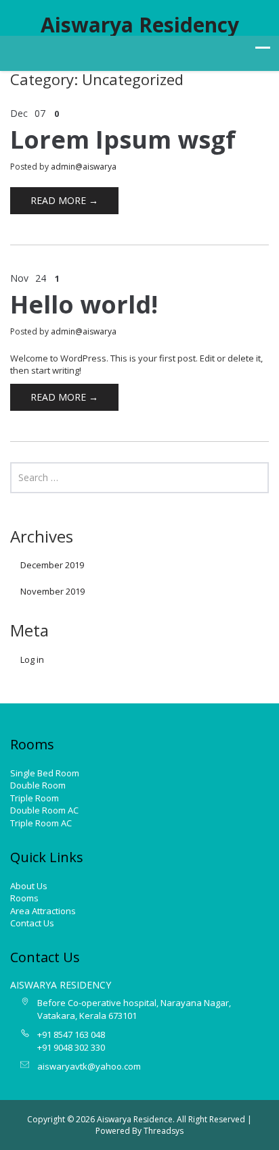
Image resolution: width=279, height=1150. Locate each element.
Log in (32, 659)
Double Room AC (44, 810)
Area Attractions (43, 911)
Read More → (64, 200)
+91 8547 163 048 (71, 1034)
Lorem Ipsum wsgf (123, 139)
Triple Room (34, 798)
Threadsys (164, 1130)
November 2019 (52, 591)
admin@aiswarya (83, 166)
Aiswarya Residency (140, 25)
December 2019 (52, 565)
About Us (28, 886)
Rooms (24, 898)
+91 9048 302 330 (71, 1047)
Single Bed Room (44, 773)
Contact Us (32, 923)
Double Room (38, 785)
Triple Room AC (41, 823)
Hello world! (84, 304)
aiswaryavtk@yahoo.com (89, 1066)
